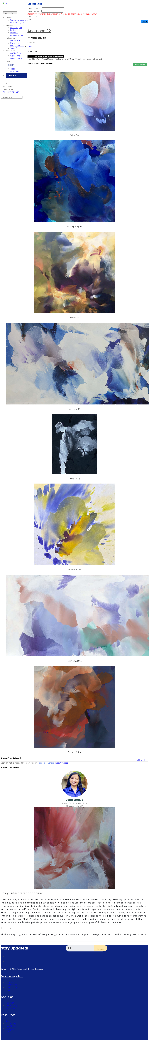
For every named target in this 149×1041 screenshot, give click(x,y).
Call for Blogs (11, 1023)
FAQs (8, 990)
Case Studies (11, 1026)
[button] (5, 84)
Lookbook (10, 1028)
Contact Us (10, 1008)
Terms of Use (11, 984)
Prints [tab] (29, 46)
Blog (7, 1021)
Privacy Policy (11, 987)
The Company (11, 1005)
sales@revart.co (61, 763)
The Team (10, 1003)
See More (141, 760)
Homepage (10, 982)
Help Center (10, 1031)
